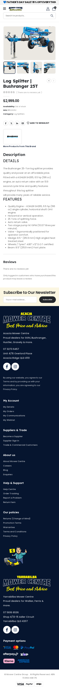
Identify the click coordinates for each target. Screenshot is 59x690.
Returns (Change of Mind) (17, 518)
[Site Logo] (16, 9)
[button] (10, 43)
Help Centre (9, 489)
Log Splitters (19, 114)
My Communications (14, 415)
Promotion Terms (12, 522)
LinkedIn (17, 123)
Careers (7, 465)
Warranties (9, 527)
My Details (8, 406)
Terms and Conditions (14, 531)
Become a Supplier (13, 436)
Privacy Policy (10, 536)
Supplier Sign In (11, 440)
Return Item (9, 502)
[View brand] (12, 136)
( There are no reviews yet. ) (29, 92)
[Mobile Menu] (5, 8)
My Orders (8, 411)
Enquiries (7, 474)
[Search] (52, 16)
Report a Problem (12, 497)
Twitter (11, 123)
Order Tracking (11, 493)
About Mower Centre (14, 461)
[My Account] (48, 8)
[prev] (49, 81)
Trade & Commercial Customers (20, 444)
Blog (5, 470)
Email (22, 123)
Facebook (5, 123)
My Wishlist (9, 420)
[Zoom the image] (26, 314)
